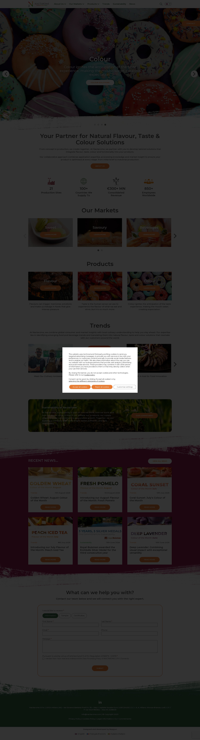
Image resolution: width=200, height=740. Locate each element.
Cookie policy (89, 375)
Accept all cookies (80, 387)
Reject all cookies (102, 387)
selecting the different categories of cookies (87, 381)
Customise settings (125, 387)
